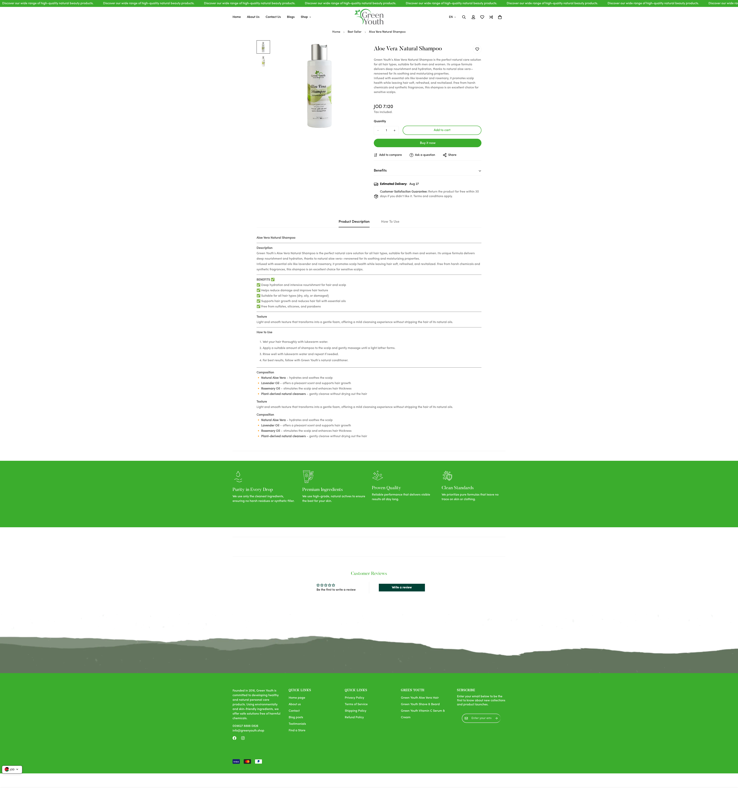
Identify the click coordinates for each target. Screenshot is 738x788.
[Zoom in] (356, 48)
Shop (304, 17)
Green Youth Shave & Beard (420, 704)
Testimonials (297, 724)
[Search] (464, 17)
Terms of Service (356, 704)
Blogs (291, 17)
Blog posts (296, 717)
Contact (294, 710)
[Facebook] (234, 738)
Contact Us (273, 17)
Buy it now (427, 143)
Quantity (380, 121)
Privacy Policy (354, 697)
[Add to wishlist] (477, 49)
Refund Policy (354, 717)
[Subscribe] (496, 718)
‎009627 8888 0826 (245, 726)
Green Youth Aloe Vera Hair (420, 697)
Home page (297, 697)
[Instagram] (243, 738)
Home (237, 17)
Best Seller (355, 32)
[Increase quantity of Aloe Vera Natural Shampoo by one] (395, 130)
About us (295, 704)
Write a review (402, 587)
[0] (499, 17)
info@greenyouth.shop (248, 730)
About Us (253, 17)
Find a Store (297, 730)
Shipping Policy (355, 710)
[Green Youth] (369, 17)
